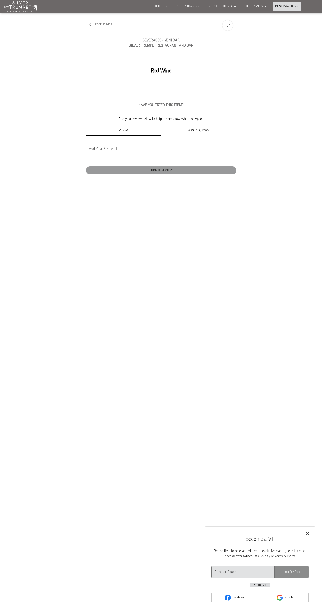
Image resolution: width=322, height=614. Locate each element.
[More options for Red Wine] (227, 25)
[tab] (123, 130)
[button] (160, 6)
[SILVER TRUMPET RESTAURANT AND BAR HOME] (23, 6)
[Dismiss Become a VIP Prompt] (308, 533)
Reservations (287, 6)
